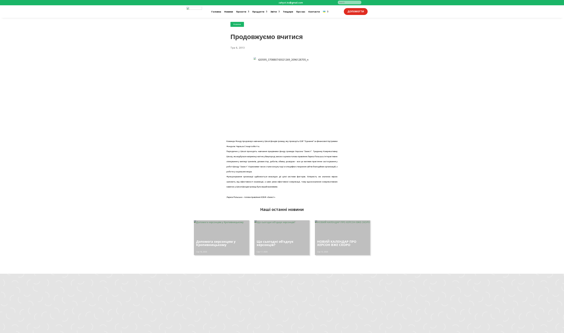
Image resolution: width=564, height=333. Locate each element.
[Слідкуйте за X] (222, 2)
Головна (216, 11)
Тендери (288, 11)
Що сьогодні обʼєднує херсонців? (275, 243)
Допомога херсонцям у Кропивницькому (216, 243)
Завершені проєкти (239, 304)
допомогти (356, 11)
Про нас (300, 11)
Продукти (258, 11)
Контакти (314, 11)
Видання (233, 308)
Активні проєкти (237, 300)
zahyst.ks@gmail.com (198, 293)
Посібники (234, 312)
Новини (228, 11)
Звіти (273, 11)
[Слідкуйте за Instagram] (211, 2)
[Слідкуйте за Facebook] (205, 2)
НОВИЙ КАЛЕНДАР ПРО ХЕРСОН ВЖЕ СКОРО (336, 243)
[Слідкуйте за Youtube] (216, 2)
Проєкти (241, 11)
